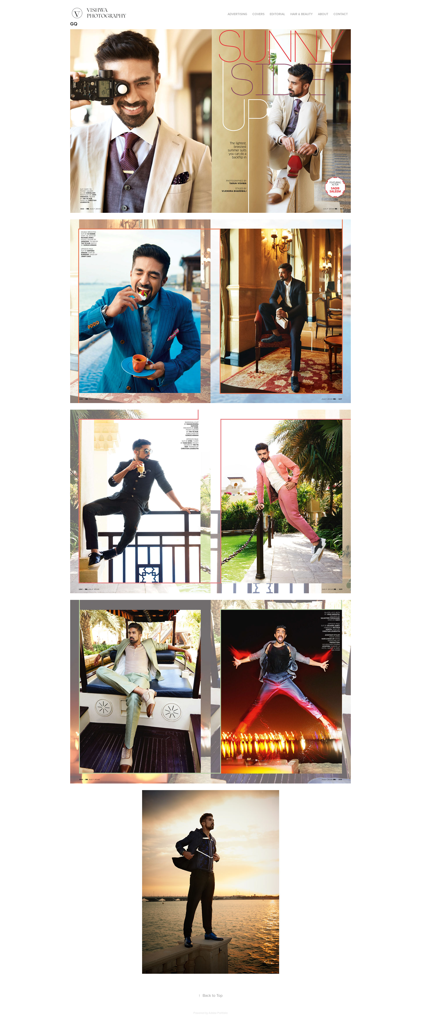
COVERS (258, 14)
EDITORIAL (277, 14)
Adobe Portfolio (218, 1013)
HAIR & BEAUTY (301, 14)
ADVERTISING (237, 14)
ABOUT (323, 14)
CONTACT (341, 14)
